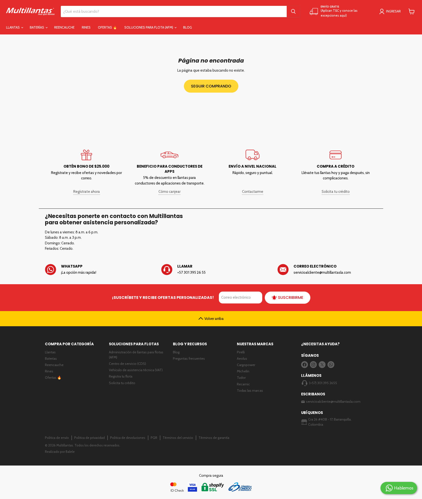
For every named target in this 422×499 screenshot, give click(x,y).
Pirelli (241, 352)
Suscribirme (290, 297)
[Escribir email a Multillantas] (327, 269)
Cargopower (246, 365)
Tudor (241, 377)
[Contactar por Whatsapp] (95, 269)
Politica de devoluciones (127, 438)
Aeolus (242, 358)
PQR (154, 438)
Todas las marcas (250, 390)
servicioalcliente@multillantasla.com (333, 401)
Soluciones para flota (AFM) (149, 27)
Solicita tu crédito (336, 191)
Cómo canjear (169, 191)
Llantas (13, 27)
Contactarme (252, 191)
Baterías (37, 27)
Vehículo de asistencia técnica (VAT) (136, 370)
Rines (86, 27)
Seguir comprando (211, 86)
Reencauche (64, 27)
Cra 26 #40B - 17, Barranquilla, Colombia (329, 422)
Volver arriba (214, 318)
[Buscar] (293, 11)
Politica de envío (57, 438)
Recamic (243, 384)
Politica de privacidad (89, 438)
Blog (187, 27)
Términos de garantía (214, 438)
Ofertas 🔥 (107, 27)
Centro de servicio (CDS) (127, 363)
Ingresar (393, 11)
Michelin (243, 371)
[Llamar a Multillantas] (211, 269)
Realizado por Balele (60, 452)
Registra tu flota (120, 376)
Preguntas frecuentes (189, 358)
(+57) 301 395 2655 (323, 383)
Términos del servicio (178, 438)
